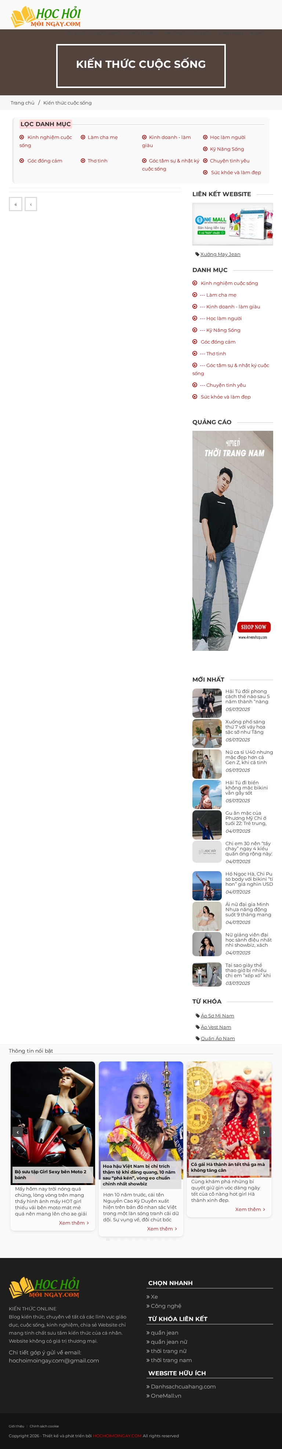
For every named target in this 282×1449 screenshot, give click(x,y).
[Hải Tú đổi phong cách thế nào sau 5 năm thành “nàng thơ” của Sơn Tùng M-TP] (207, 706)
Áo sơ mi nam (217, 1016)
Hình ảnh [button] (231, 33)
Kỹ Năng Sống (227, 149)
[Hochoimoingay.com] (46, 13)
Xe (154, 1296)
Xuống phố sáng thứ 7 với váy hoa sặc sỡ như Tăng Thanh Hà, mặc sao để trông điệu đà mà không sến (248, 735)
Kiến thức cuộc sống (67, 103)
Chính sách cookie (44, 1426)
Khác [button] (257, 33)
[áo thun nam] (232, 540)
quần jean (164, 1332)
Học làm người (228, 137)
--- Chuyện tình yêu (223, 385)
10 (174, 1239)
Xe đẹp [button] (76, 33)
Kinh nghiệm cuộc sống (229, 283)
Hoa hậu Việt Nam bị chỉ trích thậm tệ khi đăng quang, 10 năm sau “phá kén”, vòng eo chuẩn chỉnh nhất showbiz (139, 1174)
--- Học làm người (221, 318)
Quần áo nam (218, 1038)
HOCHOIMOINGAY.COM (117, 1435)
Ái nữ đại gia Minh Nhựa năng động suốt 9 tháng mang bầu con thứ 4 (248, 912)
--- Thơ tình (213, 353)
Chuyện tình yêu (230, 161)
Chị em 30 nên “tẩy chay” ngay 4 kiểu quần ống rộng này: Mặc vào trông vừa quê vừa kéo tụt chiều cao (248, 856)
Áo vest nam (216, 1027)
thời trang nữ (169, 1350)
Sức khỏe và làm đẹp (235, 172)
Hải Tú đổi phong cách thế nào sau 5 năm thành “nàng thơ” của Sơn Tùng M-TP (247, 701)
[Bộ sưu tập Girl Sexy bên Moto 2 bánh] (52, 1122)
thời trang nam (171, 1360)
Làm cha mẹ (103, 137)
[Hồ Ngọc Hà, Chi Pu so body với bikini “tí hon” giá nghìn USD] (207, 888)
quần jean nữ (169, 1341)
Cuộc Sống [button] (106, 33)
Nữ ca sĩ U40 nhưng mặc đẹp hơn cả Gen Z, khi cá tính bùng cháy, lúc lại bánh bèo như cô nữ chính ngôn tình (249, 765)
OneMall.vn (166, 1395)
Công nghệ (166, 1305)
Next (264, 1132)
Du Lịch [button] (202, 33)
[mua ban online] (232, 224)
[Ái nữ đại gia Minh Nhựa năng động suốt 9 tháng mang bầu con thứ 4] (207, 920)
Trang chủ (23, 103)
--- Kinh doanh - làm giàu (230, 306)
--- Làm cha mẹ (218, 295)
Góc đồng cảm (44, 161)
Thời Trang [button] (142, 33)
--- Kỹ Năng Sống (220, 330)
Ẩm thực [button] (174, 33)
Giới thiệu (16, 1426)
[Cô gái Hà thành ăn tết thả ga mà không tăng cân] (229, 1118)
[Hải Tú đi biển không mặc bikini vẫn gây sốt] (207, 797)
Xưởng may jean (220, 254)
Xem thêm (73, 1223)
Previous (17, 1132)
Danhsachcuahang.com (183, 1386)
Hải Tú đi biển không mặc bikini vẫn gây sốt (246, 787)
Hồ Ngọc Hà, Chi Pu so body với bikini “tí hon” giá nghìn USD (249, 879)
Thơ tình (98, 161)
